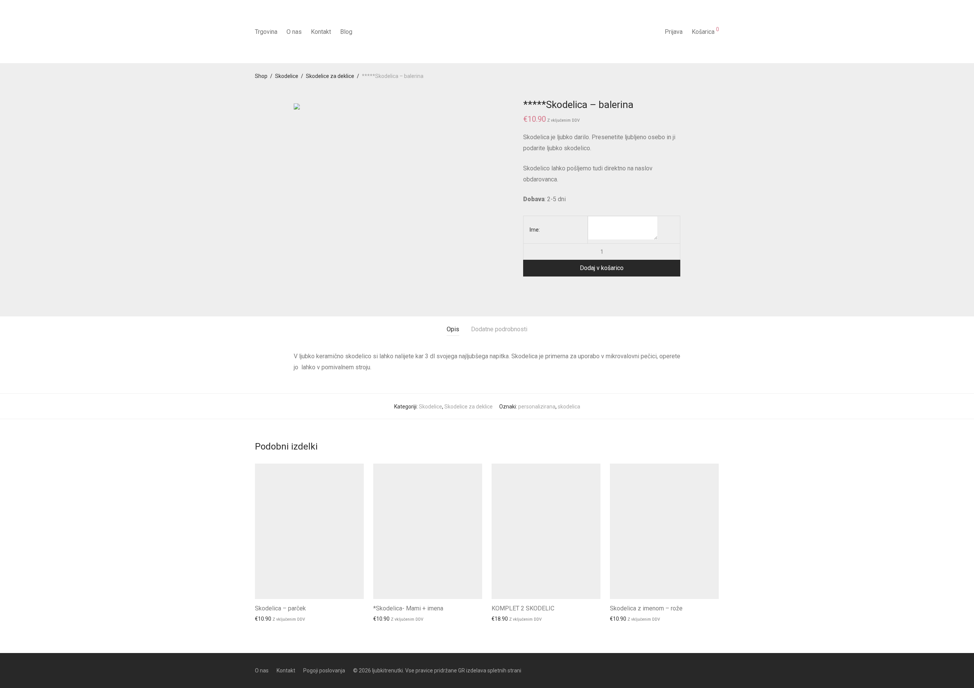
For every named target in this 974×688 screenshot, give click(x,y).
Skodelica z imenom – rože (646, 608)
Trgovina (266, 31)
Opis (453, 329)
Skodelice (286, 76)
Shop (261, 76)
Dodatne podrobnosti (499, 329)
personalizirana (536, 407)
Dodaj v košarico (602, 268)
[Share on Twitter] (537, 290)
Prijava (674, 31)
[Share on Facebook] (525, 290)
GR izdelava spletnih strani (489, 670)
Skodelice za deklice (330, 76)
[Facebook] (704, 670)
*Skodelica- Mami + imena (408, 608)
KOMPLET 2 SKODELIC (523, 608)
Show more (265, 619)
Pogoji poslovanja (324, 670)
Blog (346, 31)
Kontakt (321, 31)
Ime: (535, 230)
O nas (294, 31)
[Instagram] (716, 670)
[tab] (453, 329)
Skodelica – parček (280, 608)
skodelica (569, 407)
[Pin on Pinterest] (548, 290)
